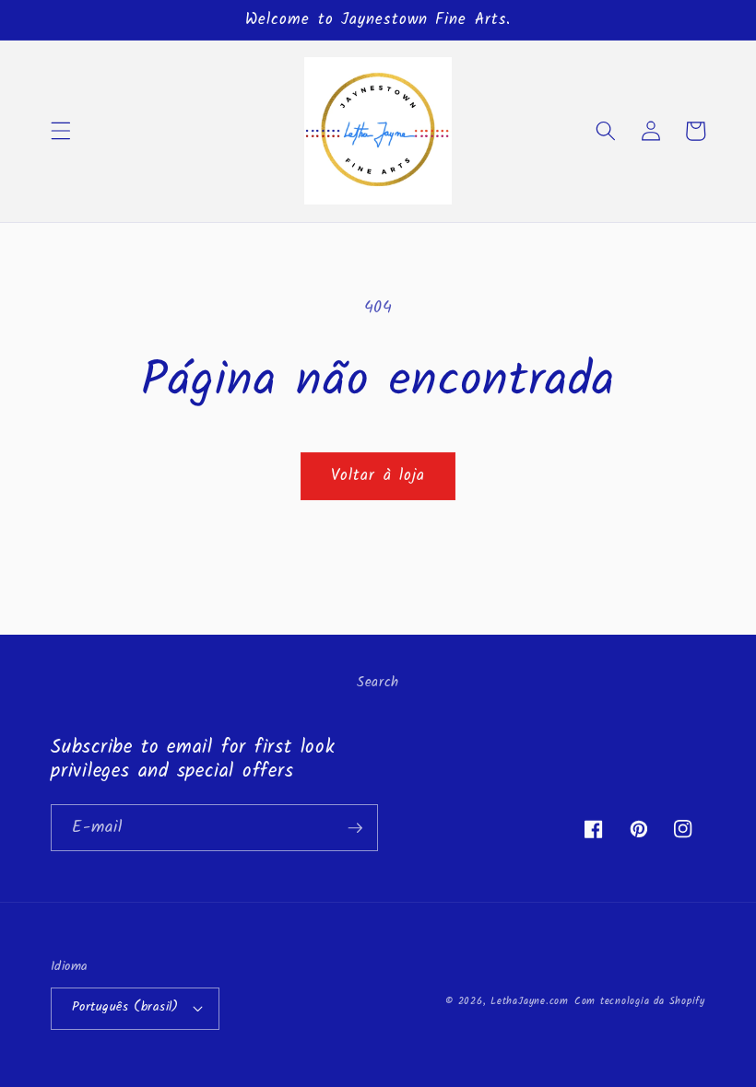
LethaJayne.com (529, 1001)
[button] (61, 131)
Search (378, 683)
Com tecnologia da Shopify (639, 1001)
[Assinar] (355, 828)
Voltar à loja (378, 475)
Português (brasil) (125, 1007)
